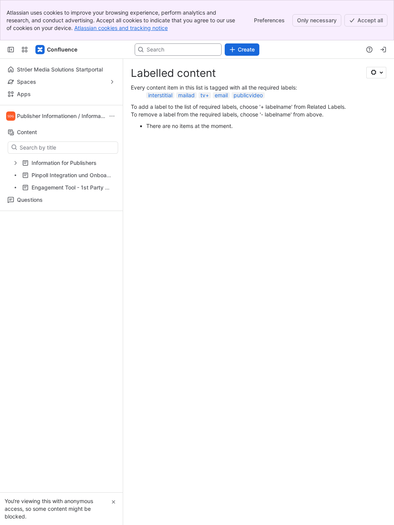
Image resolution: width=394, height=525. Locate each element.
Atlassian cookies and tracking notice (121, 28)
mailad (186, 95)
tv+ (204, 95)
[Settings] (376, 72)
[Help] (369, 49)
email (221, 95)
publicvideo (248, 95)
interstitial (160, 95)
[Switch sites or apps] (24, 49)
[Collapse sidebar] (11, 49)
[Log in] (383, 49)
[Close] (113, 502)
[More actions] (112, 116)
